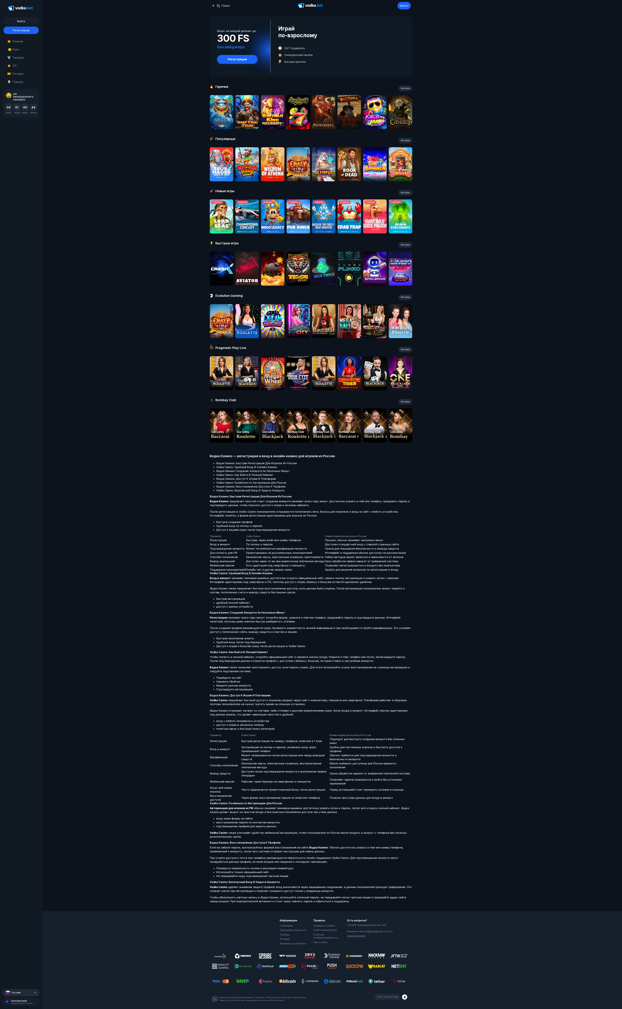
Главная (17, 41)
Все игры (405, 88)
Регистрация (21, 30)
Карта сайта (320, 942)
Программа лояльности (293, 930)
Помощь (17, 81)
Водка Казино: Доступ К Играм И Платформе (246, 478)
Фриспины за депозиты (293, 943)
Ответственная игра (325, 930)
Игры (14, 49)
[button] (21, 992)
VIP (14, 65)
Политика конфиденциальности (325, 936)
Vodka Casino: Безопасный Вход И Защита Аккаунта (250, 490)
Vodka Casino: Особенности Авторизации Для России (251, 482)
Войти (404, 5)
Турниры (18, 57)
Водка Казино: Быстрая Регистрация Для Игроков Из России (256, 463)
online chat (372, 931)
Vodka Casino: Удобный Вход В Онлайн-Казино (246, 467)
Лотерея (17, 73)
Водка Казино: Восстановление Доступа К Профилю (251, 486)
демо (221, 121)
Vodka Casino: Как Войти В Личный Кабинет (244, 474)
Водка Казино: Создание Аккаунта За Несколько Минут (253, 471)
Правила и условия (324, 925)
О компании (286, 925)
